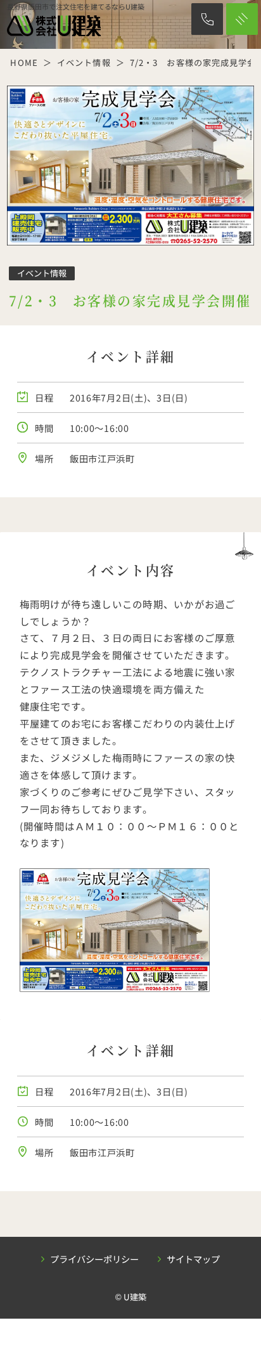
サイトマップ (193, 1258)
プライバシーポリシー (94, 1258)
